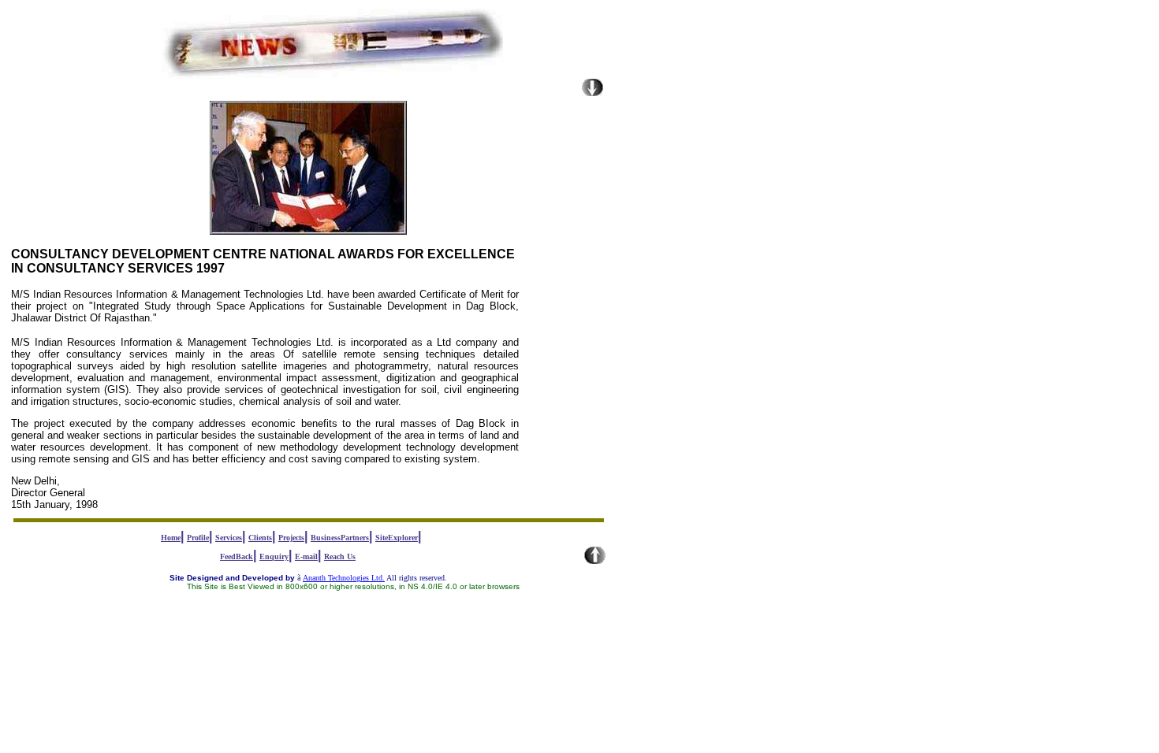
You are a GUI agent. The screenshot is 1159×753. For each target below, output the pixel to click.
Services (228, 537)
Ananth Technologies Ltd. (344, 577)
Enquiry (274, 556)
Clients (260, 537)
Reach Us (340, 556)
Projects (291, 537)
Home (171, 537)
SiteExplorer (396, 537)
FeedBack (236, 556)
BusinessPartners (340, 537)
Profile (198, 537)
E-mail (306, 556)
